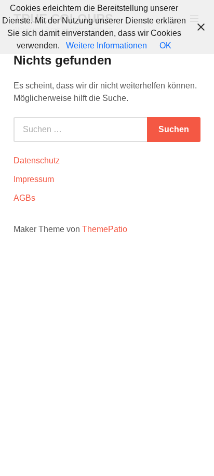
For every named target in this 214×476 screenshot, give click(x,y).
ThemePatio (104, 229)
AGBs (24, 198)
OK (165, 45)
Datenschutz (37, 160)
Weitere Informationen (106, 45)
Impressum (34, 179)
